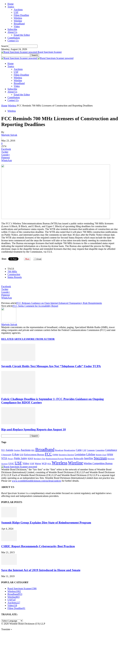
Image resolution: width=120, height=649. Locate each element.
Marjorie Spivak (9, 135)
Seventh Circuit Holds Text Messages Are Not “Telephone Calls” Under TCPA (51, 366)
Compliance (111, 450)
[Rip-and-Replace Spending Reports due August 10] (18, 423)
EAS (21, 455)
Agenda (9, 450)
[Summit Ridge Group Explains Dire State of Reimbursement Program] (9, 516)
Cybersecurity (6, 455)
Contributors (14, 37)
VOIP (32, 463)
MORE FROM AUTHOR (41, 339)
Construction (14, 274)
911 (3, 450)
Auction (17, 450)
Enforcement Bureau (34, 454)
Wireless (18, 18)
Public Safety (20, 458)
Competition (100, 450)
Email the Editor (22, 35)
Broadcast (59, 450)
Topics (11, 6)
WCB (44, 463)
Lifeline (90, 454)
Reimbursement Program (55, 459)
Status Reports (15, 277)
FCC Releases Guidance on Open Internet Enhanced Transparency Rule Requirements (59, 303)
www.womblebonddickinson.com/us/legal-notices (36, 480)
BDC (33, 450)
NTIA (4, 458)
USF (16, 12)
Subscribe (12, 29)
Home (11, 4)
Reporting (69, 458)
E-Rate (15, 454)
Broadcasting (69, 450)
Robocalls (78, 458)
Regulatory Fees (39, 459)
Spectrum (100, 458)
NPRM (110, 454)
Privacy (10, 459)
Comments (91, 450)
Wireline (18, 20)
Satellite (88, 458)
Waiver (38, 463)
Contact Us (13, 40)
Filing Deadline (21, 15)
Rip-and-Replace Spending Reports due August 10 (33, 429)
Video (17, 26)
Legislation (80, 454)
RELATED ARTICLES (14, 339)
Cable (79, 450)
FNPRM (55, 455)
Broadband (19, 23)
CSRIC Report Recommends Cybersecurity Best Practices (38, 546)
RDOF (30, 458)
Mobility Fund (101, 455)
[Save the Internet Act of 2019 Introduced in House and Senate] (9, 564)
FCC (48, 454)
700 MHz (12, 271)
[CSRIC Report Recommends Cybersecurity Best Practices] (9, 540)
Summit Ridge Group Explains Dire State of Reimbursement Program (46, 522)
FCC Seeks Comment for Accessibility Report (35, 306)
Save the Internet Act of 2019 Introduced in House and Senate (40, 570)
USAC (11, 463)
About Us (12, 32)
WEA (49, 464)
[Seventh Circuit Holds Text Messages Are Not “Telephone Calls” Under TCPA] (18, 360)
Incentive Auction (66, 454)
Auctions (18, 9)
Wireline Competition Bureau (98, 463)
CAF (84, 450)
